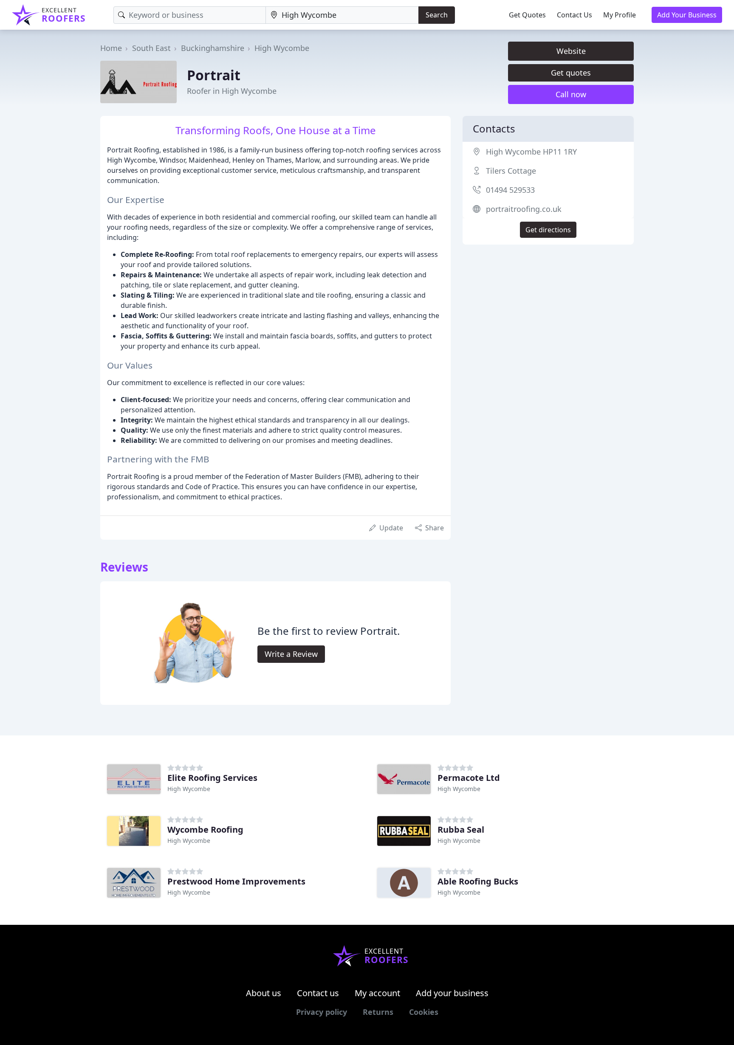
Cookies (423, 1012)
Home (111, 48)
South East (151, 48)
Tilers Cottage (511, 171)
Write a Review (291, 654)
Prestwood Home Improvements (236, 881)
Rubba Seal (461, 829)
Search (437, 15)
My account (377, 993)
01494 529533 (510, 190)
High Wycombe (281, 48)
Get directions (548, 229)
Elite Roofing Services (212, 777)
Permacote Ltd (469, 777)
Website (571, 51)
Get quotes (571, 73)
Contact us (318, 993)
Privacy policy (321, 1012)
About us (263, 993)
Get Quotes (527, 15)
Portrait (213, 75)
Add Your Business (687, 15)
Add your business (452, 993)
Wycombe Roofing (205, 829)
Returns (378, 1012)
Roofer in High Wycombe (232, 91)
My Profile (619, 15)
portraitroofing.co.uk (524, 209)
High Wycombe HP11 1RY (531, 151)
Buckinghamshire (212, 48)
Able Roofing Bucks (478, 881)
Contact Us (574, 15)
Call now (571, 94)
